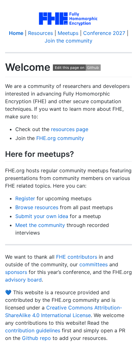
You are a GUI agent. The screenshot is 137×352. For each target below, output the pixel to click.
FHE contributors (76, 257)
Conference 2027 (104, 33)
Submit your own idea (41, 216)
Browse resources (36, 207)
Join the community (68, 40)
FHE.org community (60, 138)
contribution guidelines (32, 330)
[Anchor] (78, 153)
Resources (40, 33)
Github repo (36, 338)
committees (93, 264)
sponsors (16, 272)
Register (25, 198)
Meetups (68, 33)
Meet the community (40, 225)
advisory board (23, 279)
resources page (69, 129)
